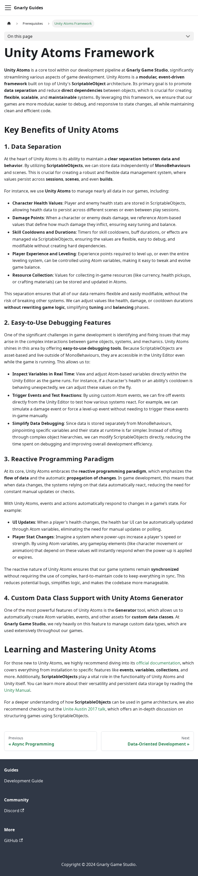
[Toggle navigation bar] (8, 8)
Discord (11, 810)
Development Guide (23, 781)
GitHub (11, 840)
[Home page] (9, 24)
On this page (19, 36)
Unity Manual (17, 690)
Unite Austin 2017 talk (84, 709)
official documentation (158, 663)
